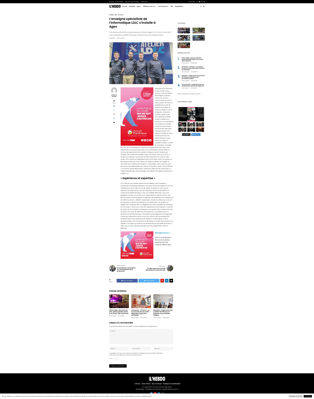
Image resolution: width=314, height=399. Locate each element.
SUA (171, 6)
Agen (138, 6)
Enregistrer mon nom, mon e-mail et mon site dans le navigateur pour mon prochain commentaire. (137, 353)
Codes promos (144, 1)
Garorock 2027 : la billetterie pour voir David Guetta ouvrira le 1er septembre (193, 85)
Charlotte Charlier (114, 95)
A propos (111, 1)
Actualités (132, 6)
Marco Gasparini (135, 317)
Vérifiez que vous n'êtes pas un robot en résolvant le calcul (125, 355)
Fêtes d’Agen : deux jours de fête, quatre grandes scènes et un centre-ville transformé (118, 311)
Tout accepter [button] (308, 396)
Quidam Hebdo (112, 316)
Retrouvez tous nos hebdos (132, 1)
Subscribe (196, 134)
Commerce (120, 14)
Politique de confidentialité (171, 384)
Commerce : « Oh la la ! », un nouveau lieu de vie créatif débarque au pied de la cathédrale (140, 312)
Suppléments (179, 6)
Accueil (124, 6)
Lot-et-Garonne (163, 6)
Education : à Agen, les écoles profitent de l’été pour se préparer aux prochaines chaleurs (163, 312)
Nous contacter (119, 1)
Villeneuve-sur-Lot (149, 6)
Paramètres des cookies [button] (295, 396)
